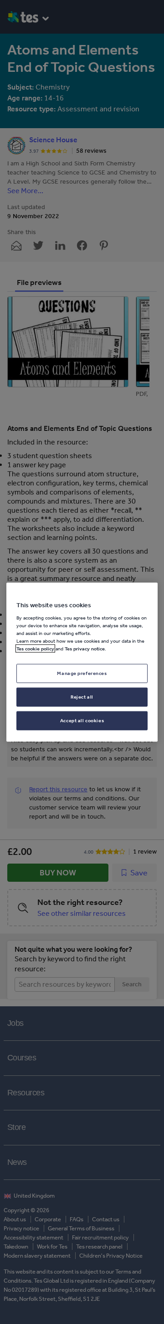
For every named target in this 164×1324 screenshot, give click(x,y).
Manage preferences (82, 673)
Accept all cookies (82, 720)
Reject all (82, 697)
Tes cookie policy (35, 648)
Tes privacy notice (85, 648)
